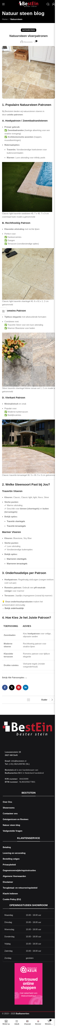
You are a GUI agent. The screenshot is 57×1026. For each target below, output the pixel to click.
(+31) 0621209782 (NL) (19, 764)
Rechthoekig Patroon (17, 223)
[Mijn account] (53, 4)
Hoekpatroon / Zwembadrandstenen (26, 120)
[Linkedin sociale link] (25, 687)
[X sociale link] (12, 687)
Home (5, 19)
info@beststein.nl (18, 761)
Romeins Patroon (15, 310)
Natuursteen (16, 19)
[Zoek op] (48, 4)
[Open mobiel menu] (3, 4)
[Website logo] (28, 4)
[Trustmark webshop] (28, 984)
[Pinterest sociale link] (18, 687)
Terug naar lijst (28, 700)
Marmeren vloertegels (17, 559)
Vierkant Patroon (15, 397)
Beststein (28, 42)
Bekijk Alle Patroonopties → (14, 677)
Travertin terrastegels (16, 526)
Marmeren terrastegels (17, 563)
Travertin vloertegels (16, 521)
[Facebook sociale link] (5, 687)
